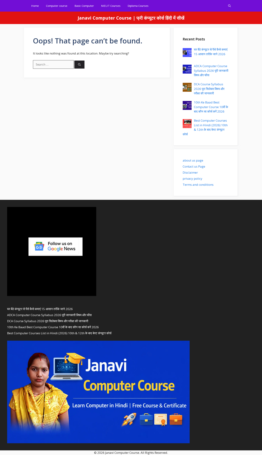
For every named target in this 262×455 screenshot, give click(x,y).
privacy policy (192, 178)
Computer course (56, 5)
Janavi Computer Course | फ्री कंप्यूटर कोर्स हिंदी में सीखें (131, 18)
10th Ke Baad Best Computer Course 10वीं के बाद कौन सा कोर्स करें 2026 (53, 327)
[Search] (79, 65)
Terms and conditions (198, 185)
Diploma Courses (138, 5)
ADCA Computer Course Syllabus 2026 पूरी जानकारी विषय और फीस (49, 315)
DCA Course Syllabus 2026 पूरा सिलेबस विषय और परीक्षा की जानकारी (47, 321)
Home (35, 5)
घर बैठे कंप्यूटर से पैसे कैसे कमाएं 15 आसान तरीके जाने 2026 (40, 309)
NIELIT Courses (110, 5)
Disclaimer (190, 172)
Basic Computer (84, 5)
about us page (193, 160)
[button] (229, 6)
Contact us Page (194, 166)
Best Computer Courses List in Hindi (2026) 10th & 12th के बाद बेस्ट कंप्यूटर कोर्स (59, 333)
